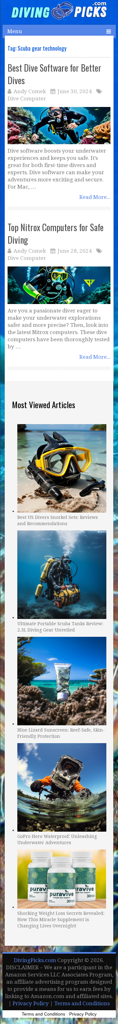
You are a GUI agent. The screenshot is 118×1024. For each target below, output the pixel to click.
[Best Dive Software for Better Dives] (59, 125)
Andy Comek (30, 91)
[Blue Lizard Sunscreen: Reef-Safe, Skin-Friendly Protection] (61, 680)
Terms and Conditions (82, 1003)
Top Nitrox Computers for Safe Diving (56, 233)
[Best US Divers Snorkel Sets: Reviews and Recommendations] (61, 468)
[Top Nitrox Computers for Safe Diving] (59, 285)
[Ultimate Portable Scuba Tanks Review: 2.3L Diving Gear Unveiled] (61, 574)
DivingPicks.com (35, 960)
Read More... (94, 197)
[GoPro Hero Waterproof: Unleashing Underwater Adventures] (61, 787)
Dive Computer (27, 98)
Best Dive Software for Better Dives (54, 73)
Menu (14, 31)
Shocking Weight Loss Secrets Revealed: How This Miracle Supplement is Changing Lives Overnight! (60, 919)
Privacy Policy (31, 1003)
